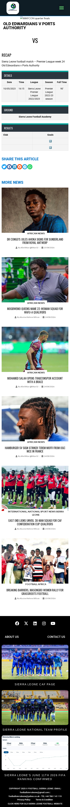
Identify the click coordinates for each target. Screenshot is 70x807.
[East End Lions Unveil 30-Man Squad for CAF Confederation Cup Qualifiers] (35, 488)
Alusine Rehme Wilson (30, 317)
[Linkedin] (35, 623)
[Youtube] (53, 623)
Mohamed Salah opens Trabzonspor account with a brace (35, 380)
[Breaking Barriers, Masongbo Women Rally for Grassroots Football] (35, 561)
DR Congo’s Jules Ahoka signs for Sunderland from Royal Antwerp (35, 241)
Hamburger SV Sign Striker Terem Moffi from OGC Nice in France (35, 449)
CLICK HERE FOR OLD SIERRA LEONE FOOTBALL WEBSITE (35, 803)
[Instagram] (44, 623)
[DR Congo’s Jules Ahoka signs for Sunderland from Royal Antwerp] (35, 210)
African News (36, 233)
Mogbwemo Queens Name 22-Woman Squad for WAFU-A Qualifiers (35, 310)
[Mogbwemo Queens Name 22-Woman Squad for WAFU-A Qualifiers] (35, 280)
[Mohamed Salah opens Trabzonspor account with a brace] (35, 349)
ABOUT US (12, 636)
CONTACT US (56, 636)
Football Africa (35, 584)
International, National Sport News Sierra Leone (36, 513)
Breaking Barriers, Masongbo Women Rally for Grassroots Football (35, 592)
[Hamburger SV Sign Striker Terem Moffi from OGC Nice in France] (35, 419)
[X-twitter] (26, 623)
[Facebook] (17, 623)
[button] (61, 7)
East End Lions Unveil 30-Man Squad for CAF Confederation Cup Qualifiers (35, 522)
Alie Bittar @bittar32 (29, 247)
